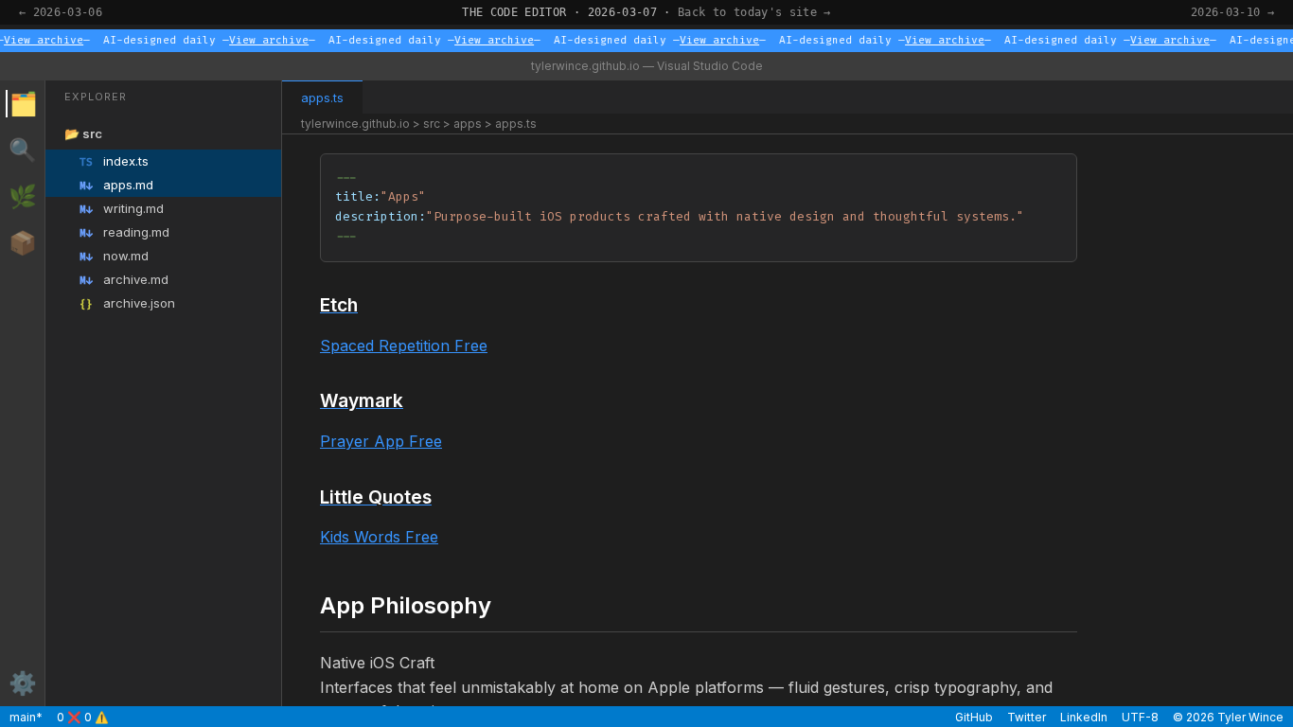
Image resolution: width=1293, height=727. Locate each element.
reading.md (124, 232)
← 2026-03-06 (60, 12)
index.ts (114, 161)
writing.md (122, 209)
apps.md (116, 185)
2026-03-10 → (1232, 12)
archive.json (127, 303)
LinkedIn (1083, 717)
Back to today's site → (754, 12)
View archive (41, 40)
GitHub (974, 717)
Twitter (1026, 717)
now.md (114, 256)
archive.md (124, 280)
